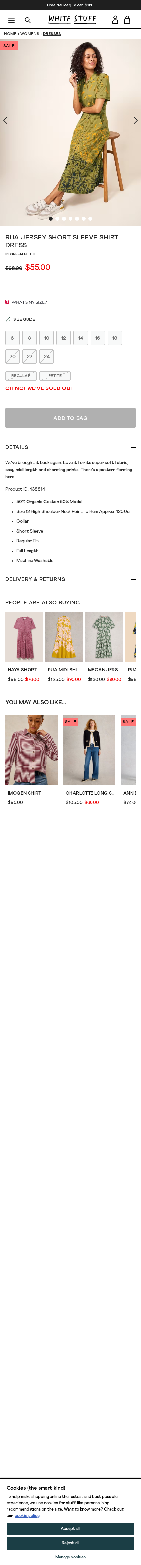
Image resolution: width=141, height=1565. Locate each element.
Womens (29, 34)
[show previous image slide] (13, 120)
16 (97, 338)
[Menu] (11, 19)
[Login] (115, 19)
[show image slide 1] (51, 219)
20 (13, 356)
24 (47, 356)
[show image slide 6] (84, 219)
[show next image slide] (128, 120)
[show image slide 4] (70, 219)
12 (63, 338)
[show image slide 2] (57, 219)
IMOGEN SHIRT (24, 793)
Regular (20, 376)
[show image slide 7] (90, 219)
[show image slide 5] (77, 219)
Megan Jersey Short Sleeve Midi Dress (105, 670)
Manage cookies (70, 1557)
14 (80, 338)
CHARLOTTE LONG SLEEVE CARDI (90, 793)
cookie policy (27, 1516)
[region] (70, 1521)
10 (46, 338)
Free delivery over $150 (70, 5)
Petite (55, 376)
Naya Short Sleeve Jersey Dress (25, 670)
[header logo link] (72, 19)
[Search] (28, 19)
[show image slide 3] (64, 219)
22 (29, 356)
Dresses (52, 34)
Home (10, 34)
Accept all (70, 1529)
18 (114, 338)
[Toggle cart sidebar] (127, 19)
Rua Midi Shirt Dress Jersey (65, 670)
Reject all (70, 1543)
